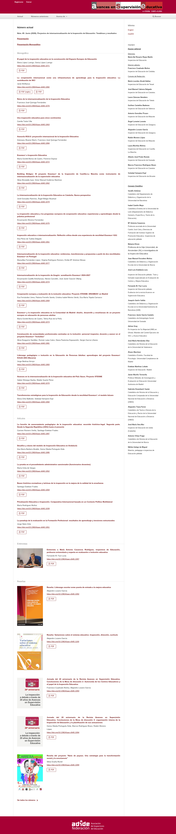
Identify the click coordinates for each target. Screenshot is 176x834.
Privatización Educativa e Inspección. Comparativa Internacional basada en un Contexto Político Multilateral (64, 502)
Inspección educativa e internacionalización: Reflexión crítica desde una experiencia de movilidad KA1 (67, 235)
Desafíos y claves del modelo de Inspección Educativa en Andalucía (47, 446)
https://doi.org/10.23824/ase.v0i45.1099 (63, 765)
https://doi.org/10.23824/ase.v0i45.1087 (33, 434)
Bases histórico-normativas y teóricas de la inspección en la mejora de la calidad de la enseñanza (60, 483)
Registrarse (19, 2)
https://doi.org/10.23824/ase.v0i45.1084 (33, 143)
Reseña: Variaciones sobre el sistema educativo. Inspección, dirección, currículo (82, 635)
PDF (23, 71)
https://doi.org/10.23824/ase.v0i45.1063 (33, 124)
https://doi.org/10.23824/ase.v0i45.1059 (33, 490)
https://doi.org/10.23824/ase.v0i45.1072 (33, 162)
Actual (20, 16)
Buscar (157, 16)
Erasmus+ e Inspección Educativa (32, 155)
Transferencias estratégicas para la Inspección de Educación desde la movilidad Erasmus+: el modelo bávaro (65, 395)
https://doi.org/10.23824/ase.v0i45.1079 (33, 202)
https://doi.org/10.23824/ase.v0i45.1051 (33, 527)
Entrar (29, 2)
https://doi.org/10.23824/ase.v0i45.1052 (33, 471)
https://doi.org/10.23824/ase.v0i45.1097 (63, 559)
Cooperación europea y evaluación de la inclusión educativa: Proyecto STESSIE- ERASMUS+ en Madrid (62, 294)
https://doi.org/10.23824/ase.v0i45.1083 (33, 365)
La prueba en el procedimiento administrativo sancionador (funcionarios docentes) (54, 464)
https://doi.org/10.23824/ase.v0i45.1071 (33, 66)
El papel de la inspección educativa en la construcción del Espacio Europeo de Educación (57, 59)
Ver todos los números (26, 800)
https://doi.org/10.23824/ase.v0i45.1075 (33, 223)
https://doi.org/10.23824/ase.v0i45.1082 (33, 87)
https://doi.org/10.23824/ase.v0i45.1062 (33, 183)
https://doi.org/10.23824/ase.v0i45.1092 (63, 594)
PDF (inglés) (26, 92)
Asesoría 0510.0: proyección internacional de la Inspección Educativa (48, 136)
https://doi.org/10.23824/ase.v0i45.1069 (33, 301)
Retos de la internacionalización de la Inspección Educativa (43, 99)
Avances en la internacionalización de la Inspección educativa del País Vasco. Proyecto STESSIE (59, 376)
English (130, 30)
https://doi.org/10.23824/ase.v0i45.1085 (33, 452)
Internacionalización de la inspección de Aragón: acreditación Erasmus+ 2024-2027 (53, 275)
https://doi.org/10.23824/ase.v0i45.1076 (33, 106)
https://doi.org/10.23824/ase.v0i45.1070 (33, 383)
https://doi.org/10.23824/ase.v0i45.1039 (33, 508)
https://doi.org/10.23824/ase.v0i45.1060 (33, 402)
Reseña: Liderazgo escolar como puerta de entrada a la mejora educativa (79, 587)
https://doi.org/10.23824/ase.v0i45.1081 (33, 343)
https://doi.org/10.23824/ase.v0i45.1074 (33, 282)
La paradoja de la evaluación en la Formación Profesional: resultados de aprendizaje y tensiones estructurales (66, 520)
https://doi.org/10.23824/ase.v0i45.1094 (63, 732)
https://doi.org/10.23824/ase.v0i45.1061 (33, 242)
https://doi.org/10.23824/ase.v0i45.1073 (33, 322)
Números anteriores (39, 16)
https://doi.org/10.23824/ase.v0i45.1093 (63, 691)
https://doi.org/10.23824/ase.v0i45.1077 (33, 263)
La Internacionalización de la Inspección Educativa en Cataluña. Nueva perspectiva (54, 195)
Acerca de (61, 16)
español (131, 34)
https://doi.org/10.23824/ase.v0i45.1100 (63, 642)
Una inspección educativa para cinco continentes (39, 118)
